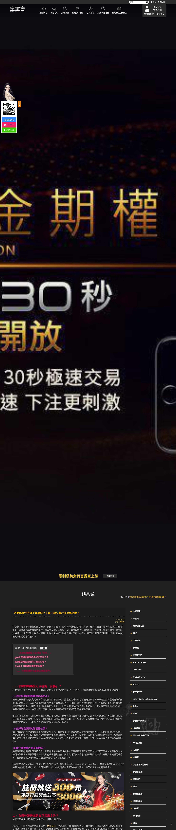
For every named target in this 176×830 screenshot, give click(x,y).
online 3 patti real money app (143, 698)
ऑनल (133, 713)
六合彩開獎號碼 (138, 720)
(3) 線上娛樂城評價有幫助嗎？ (29, 666)
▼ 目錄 (43, 648)
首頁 (122, 597)
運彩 (133, 823)
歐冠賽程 (135, 815)
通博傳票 (68, 764)
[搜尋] (147, 2)
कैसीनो (134, 706)
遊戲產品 (65, 13)
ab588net (10, 125)
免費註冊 (157, 10)
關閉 (19, 104)
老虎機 (134, 618)
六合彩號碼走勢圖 (139, 764)
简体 (154, 2)
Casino (134, 684)
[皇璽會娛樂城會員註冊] (23, 9)
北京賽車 (135, 640)
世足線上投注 (137, 625)
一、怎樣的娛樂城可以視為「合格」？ (33, 653)
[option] (88, 332)
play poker (136, 691)
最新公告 (54, 13)
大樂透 (134, 749)
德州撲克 (135, 779)
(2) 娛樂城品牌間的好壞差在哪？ (30, 662)
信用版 (134, 757)
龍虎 (133, 633)
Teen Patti (136, 669)
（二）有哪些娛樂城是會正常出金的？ (33, 670)
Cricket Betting (138, 662)
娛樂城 (127, 597)
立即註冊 (110, 576)
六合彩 (134, 808)
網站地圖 (163, 2)
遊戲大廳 (43, 13)
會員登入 (157, 7)
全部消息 (135, 611)
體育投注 (51, 826)
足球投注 (90, 13)
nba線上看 (136, 742)
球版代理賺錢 (103, 13)
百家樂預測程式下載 (139, 735)
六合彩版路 (136, 771)
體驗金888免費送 (119, 13)
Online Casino (137, 676)
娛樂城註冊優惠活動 (37, 732)
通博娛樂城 (136, 801)
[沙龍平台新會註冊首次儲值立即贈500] (88, 332)
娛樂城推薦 (136, 793)
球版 (133, 786)
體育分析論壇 (78, 13)
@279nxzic (10, 130)
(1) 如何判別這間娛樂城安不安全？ (31, 657)
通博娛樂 (10, 120)
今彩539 (135, 728)
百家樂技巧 (136, 655)
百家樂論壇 (20, 754)
